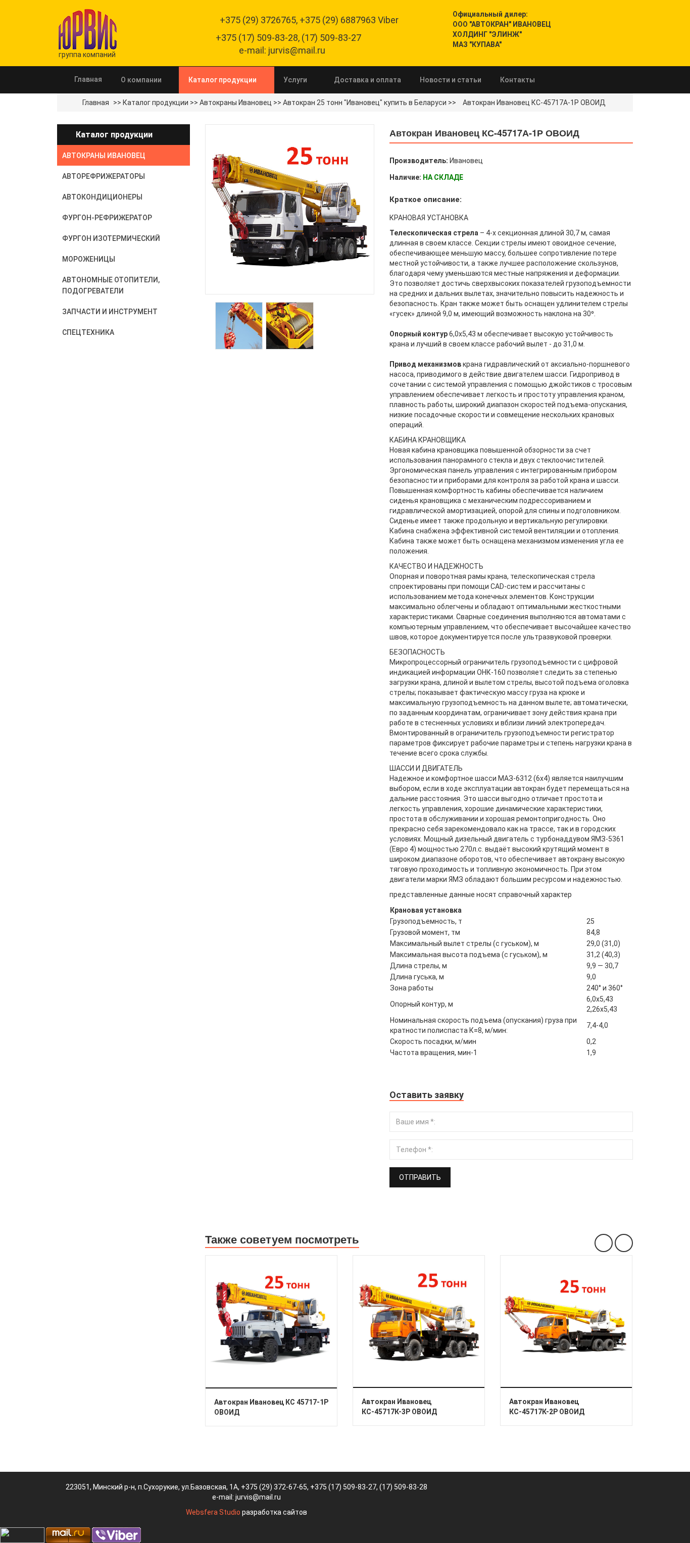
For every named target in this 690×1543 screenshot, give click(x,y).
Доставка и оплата (367, 80)
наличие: (405, 177)
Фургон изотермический (111, 238)
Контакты (517, 80)
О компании (141, 80)
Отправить (420, 1177)
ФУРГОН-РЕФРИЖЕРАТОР (107, 218)
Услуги (295, 80)
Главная (88, 79)
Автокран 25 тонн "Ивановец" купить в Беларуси (365, 102)
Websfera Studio (213, 1512)
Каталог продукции (222, 80)
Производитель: (418, 161)
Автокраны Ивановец (236, 102)
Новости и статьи (450, 80)
